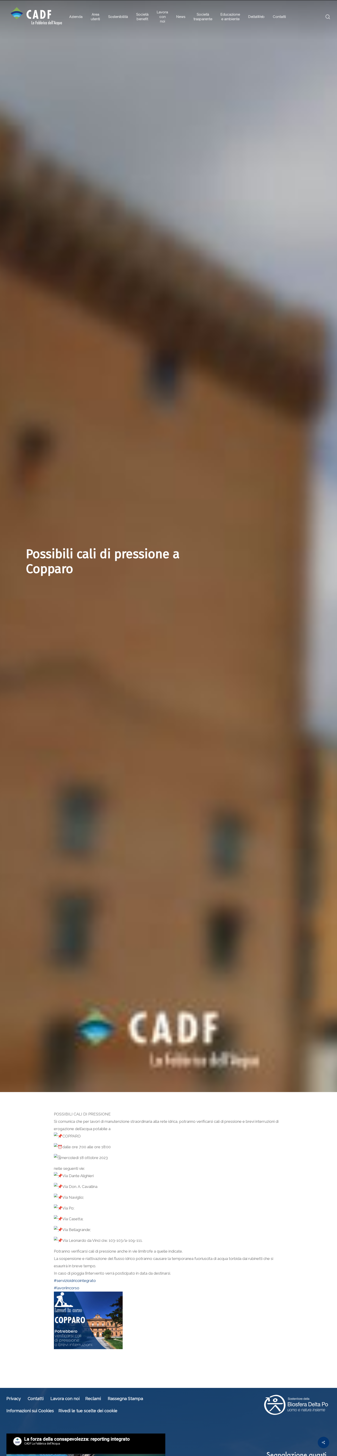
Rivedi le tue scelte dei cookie (87, 1410)
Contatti (36, 1398)
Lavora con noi (65, 1398)
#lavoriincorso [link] (66, 1288)
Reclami (93, 1398)
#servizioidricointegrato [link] (75, 1280)
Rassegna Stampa (125, 1398)
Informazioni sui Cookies (30, 1410)
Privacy (13, 1398)
